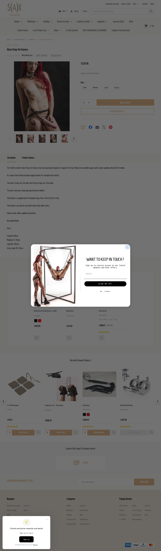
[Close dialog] (127, 247)
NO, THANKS (105, 291)
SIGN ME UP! (105, 284)
